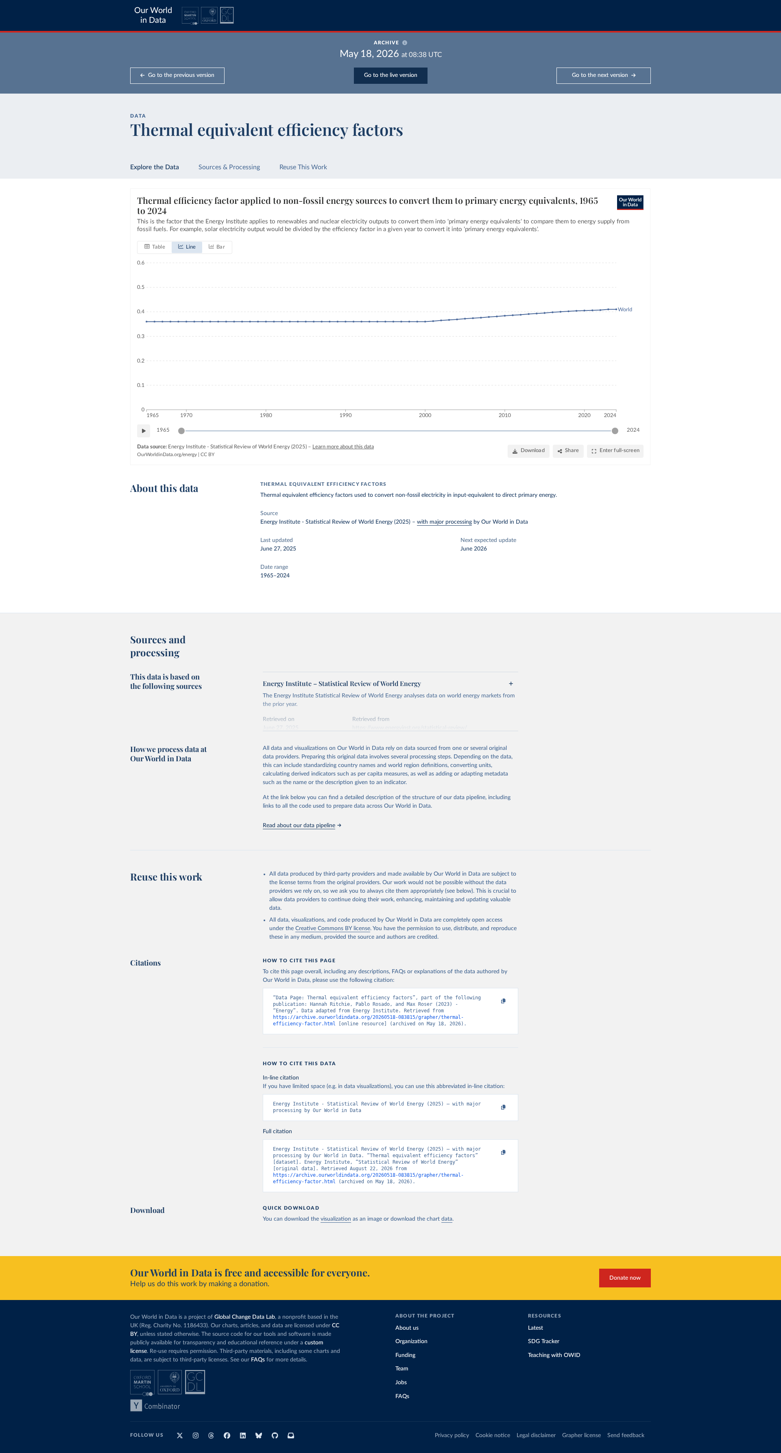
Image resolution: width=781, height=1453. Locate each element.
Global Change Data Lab (244, 1317)
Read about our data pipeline (299, 825)
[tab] (155, 247)
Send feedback (625, 1435)
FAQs (258, 1360)
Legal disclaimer (536, 1435)
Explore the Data (154, 167)
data (446, 1219)
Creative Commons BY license (332, 928)
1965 (163, 430)
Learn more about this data (343, 447)
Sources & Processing (229, 167)
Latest (535, 1328)
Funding (405, 1355)
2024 (633, 430)
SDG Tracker (543, 1341)
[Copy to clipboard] (495, 1001)
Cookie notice (493, 1435)
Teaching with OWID (554, 1355)
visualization (336, 1219)
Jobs (401, 1382)
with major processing (444, 522)
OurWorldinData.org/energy (167, 454)
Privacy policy (452, 1435)
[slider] (181, 431)
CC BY (207, 454)
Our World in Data (153, 15)
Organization (411, 1341)
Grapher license (581, 1435)
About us (407, 1328)
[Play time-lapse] (143, 430)
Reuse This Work (303, 167)
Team (401, 1369)
